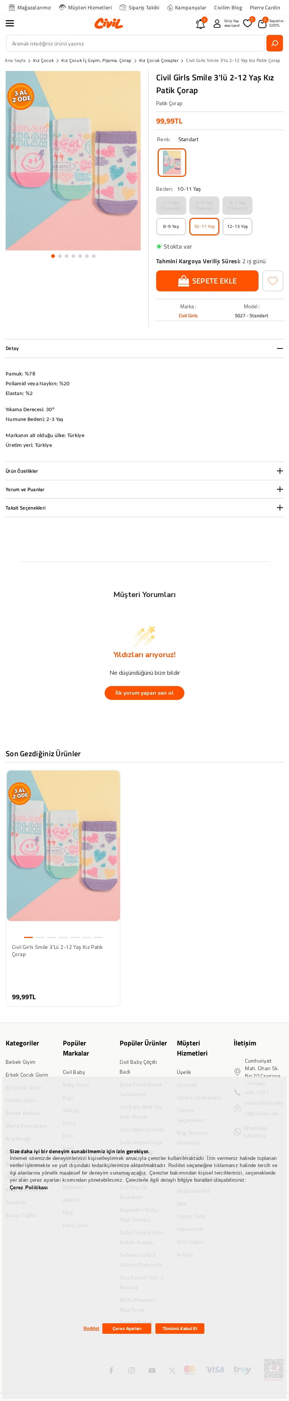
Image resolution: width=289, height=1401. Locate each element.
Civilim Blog (228, 7)
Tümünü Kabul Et (180, 1328)
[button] (14, 23)
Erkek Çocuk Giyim (27, 1074)
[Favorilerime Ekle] (272, 280)
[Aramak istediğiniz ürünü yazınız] (274, 43)
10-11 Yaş (204, 226)
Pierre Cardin (265, 7)
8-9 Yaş (171, 226)
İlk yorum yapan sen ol (144, 693)
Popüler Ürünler (143, 1043)
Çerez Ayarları (127, 1328)
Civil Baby (74, 1072)
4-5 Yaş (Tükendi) (204, 205)
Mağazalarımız (34, 7)
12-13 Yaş (237, 226)
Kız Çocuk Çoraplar (158, 60)
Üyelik (184, 1072)
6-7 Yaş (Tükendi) (237, 205)
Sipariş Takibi (144, 7)
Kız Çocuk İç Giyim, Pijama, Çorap (96, 60)
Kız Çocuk (43, 60)
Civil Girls (188, 315)
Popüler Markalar (76, 1048)
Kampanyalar (190, 7)
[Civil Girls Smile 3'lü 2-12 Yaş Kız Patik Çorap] (172, 162)
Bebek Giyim (20, 1062)
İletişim (245, 1043)
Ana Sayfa (15, 60)
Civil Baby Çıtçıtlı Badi (138, 1066)
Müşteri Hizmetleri (90, 7)
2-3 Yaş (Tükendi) (171, 205)
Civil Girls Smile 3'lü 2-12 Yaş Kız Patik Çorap (233, 60)
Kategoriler (22, 1043)
